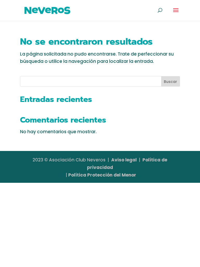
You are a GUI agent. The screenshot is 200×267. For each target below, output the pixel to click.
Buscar (170, 81)
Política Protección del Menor (102, 175)
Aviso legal (124, 160)
